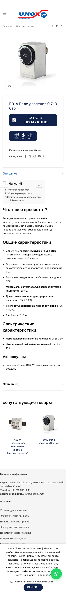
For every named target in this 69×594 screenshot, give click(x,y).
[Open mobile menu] (4, 14)
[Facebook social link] (25, 156)
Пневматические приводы (15, 521)
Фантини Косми (25, 26)
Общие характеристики (19, 193)
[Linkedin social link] (44, 156)
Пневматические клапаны (15, 532)
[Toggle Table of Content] (37, 185)
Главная (7, 26)
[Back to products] (57, 26)
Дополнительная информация (31, 581)
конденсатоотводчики (13, 538)
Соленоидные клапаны (13, 510)
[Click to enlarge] (10, 85)
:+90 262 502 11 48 (15, 490)
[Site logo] (33, 14)
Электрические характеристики (24, 197)
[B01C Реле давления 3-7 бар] (48, 423)
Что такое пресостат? (18, 189)
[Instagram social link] (34, 156)
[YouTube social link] (39, 156)
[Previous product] (52, 26)
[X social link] (30, 156)
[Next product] (61, 26)
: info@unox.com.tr (22, 494)
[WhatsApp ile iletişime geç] (56, 573)
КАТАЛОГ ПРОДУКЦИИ (36, 120)
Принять (33, 587)
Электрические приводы (14, 515)
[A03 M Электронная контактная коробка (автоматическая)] (17, 423)
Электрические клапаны (14, 527)
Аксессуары (18, 200)
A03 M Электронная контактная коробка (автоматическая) (17, 446)
